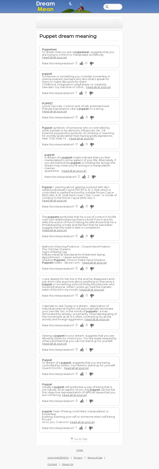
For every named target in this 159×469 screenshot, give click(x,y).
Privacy (78, 457)
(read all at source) (54, 57)
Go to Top (80, 439)
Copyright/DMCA (58, 457)
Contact (52, 464)
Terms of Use (94, 457)
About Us (67, 464)
